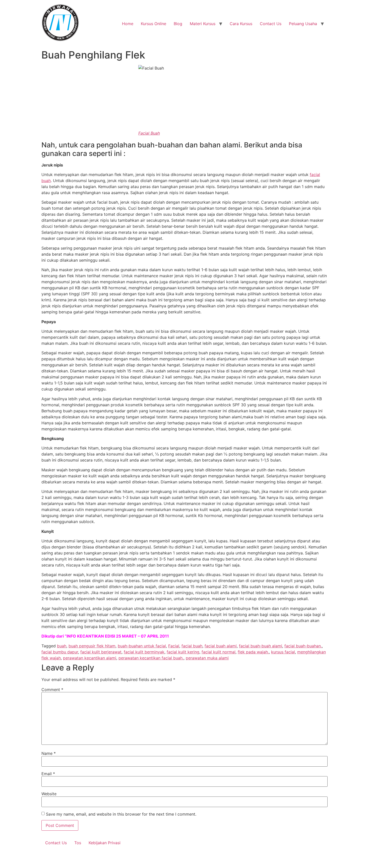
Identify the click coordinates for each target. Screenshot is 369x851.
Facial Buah (149, 133)
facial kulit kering (183, 651)
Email (48, 774)
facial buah (191, 645)
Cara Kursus (241, 23)
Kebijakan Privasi (104, 842)
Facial (173, 645)
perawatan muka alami (207, 657)
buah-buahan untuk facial (142, 645)
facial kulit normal (218, 651)
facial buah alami (221, 645)
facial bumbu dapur (59, 651)
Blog (178, 23)
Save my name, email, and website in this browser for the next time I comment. (121, 814)
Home (127, 23)
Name (48, 753)
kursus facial (283, 651)
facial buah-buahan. (303, 645)
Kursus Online (153, 23)
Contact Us (270, 23)
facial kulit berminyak (144, 651)
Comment (52, 690)
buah (61, 645)
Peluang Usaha (303, 23)
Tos (77, 842)
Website (48, 794)
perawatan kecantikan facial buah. (150, 657)
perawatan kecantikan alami (89, 657)
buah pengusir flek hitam (92, 645)
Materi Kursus (202, 23)
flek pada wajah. (253, 651)
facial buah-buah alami (260, 645)
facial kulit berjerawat (100, 651)
